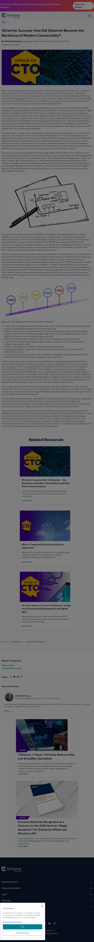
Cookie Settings (22, 933)
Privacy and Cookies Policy (12, 922)
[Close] (42, 906)
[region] (22, 921)
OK (22, 927)
